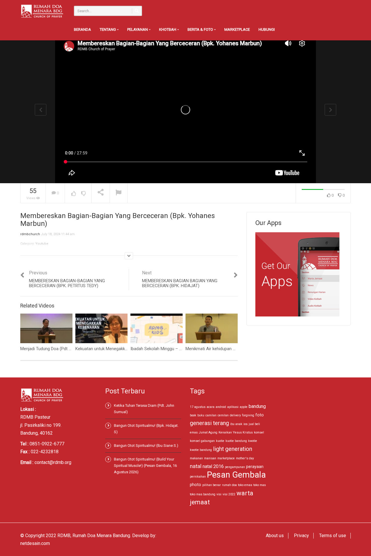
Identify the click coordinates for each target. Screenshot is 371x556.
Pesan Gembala (236, 475)
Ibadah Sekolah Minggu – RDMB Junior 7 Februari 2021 (182, 348)
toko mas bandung (202, 494)
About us (275, 535)
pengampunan (235, 467)
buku (200, 415)
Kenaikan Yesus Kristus (236, 432)
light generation (232, 449)
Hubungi (267, 29)
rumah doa (229, 485)
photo (195, 484)
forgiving (248, 415)
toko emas (245, 485)
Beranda (82, 29)
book (193, 415)
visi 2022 (229, 494)
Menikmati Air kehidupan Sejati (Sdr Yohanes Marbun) (236, 348)
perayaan (254, 466)
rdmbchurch (30, 234)
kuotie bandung (236, 441)
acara (210, 407)
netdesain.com (35, 543)
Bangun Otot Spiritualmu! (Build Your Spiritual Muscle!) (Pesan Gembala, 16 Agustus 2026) (145, 465)
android (221, 407)
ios (245, 424)
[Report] (118, 193)
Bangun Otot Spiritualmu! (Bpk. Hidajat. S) (146, 428)
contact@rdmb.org (52, 462)
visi (219, 494)
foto (259, 415)
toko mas (259, 485)
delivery (235, 415)
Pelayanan (138, 29)
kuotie (220, 441)
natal (195, 466)
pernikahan (198, 476)
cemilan (223, 415)
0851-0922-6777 (47, 444)
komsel (259, 432)
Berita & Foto (201, 29)
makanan (196, 458)
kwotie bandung (201, 450)
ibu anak (236, 424)
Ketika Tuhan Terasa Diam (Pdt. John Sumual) (144, 408)
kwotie (252, 441)
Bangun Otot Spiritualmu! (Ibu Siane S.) (146, 445)
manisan (210, 458)
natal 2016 (213, 466)
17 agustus (197, 407)
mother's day (245, 458)
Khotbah (168, 29)
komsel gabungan (202, 441)
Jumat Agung (208, 432)
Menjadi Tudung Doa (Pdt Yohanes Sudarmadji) (64, 348)
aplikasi (233, 407)
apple (244, 407)
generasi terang (209, 423)
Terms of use (332, 535)
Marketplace (237, 29)
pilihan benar (211, 485)
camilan (211, 415)
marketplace (226, 458)
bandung (257, 406)
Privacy (301, 535)
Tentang (108, 29)
